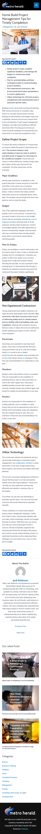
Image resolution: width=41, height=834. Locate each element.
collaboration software (24, 463)
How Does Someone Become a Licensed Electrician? (19, 714)
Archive (5, 762)
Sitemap (25, 829)
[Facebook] (4, 62)
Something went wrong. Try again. (14, 793)
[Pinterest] (20, 62)
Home (4, 774)
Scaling (4, 789)
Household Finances (9, 777)
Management (8, 27)
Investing (5, 781)
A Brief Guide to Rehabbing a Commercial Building (18, 680)
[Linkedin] (16, 62)
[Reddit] (12, 62)
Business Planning (9, 766)
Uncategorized (7, 797)
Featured (5, 770)
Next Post (20, 633)
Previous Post (20, 626)
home (12, 108)
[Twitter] (8, 62)
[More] (24, 62)
